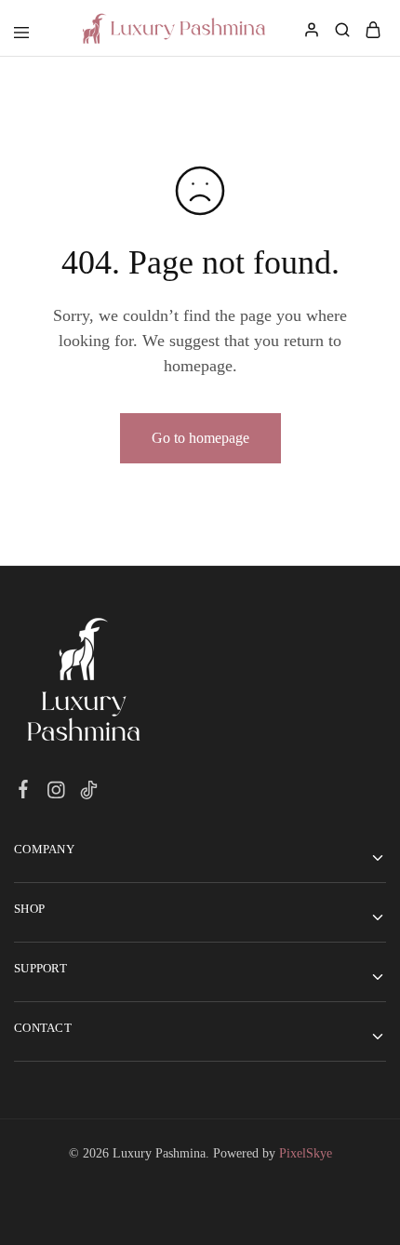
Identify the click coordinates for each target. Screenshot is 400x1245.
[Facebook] (23, 789)
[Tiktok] (89, 790)
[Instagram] (56, 790)
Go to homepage (200, 438)
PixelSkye (305, 1153)
